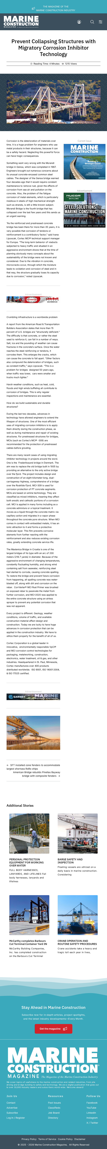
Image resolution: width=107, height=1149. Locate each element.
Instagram (92, 1117)
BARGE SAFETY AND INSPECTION (70, 861)
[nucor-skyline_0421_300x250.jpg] (84, 226)
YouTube (91, 1107)
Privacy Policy (29, 1139)
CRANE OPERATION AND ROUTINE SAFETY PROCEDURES (77, 942)
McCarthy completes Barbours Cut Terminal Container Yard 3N (28, 942)
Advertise (12, 1107)
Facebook (92, 1102)
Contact (11, 1102)
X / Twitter (92, 1122)
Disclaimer (79, 1139)
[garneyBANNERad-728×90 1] (33, 699)
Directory (53, 1117)
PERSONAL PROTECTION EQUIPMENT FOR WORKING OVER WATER (26, 862)
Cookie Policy (65, 1139)
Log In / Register (16, 1117)
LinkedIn (91, 1112)
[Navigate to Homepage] (21, 21)
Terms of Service (47, 1139)
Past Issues (54, 1102)
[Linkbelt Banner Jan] (33, 302)
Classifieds (54, 1107)
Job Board (54, 1112)
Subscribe (12, 1112)
